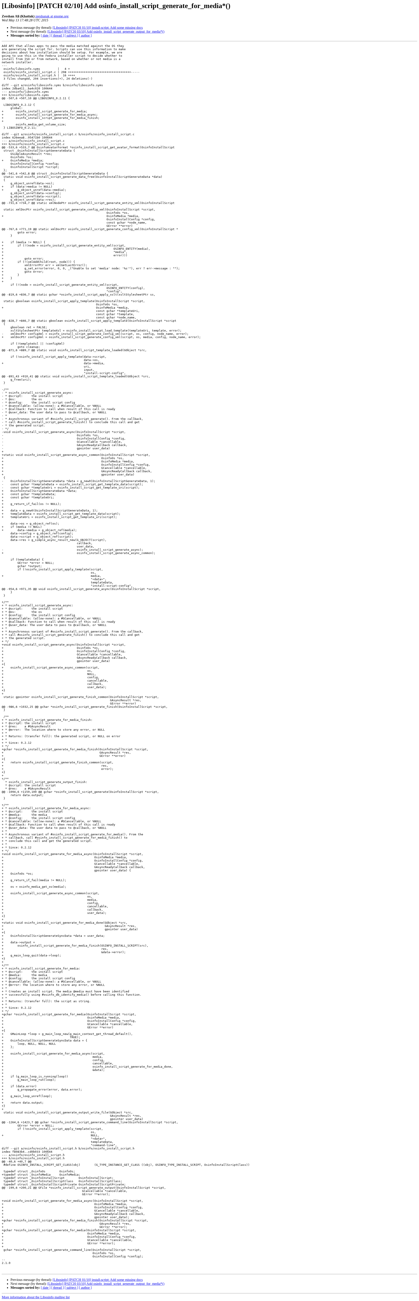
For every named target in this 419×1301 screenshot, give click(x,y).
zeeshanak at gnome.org (52, 16)
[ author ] (85, 35)
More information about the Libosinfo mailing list (36, 1297)
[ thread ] (57, 35)
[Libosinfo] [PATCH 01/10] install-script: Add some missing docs (98, 27)
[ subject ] (71, 35)
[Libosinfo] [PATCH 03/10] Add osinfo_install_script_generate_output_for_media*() (105, 31)
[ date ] (45, 35)
